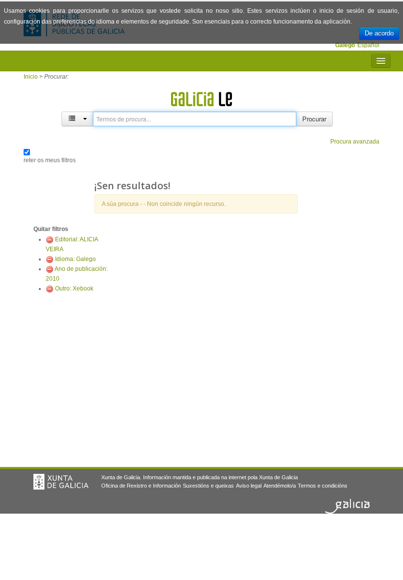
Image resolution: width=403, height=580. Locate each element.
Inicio (31, 76)
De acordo (379, 33)
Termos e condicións (322, 486)
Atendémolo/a (279, 486)
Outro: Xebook (74, 288)
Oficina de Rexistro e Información (141, 486)
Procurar (314, 118)
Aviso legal (248, 486)
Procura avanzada (354, 141)
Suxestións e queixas (208, 486)
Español (368, 45)
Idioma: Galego (75, 259)
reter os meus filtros (50, 160)
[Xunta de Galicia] (60, 482)
